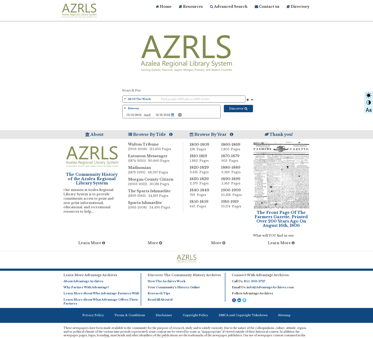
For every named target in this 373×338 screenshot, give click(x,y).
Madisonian (148, 169)
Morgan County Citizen (150, 181)
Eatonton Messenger (148, 158)
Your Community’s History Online (174, 287)
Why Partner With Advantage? (86, 287)
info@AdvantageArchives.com (270, 287)
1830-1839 (199, 181)
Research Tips (159, 293)
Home (165, 6)
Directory (300, 6)
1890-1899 (230, 181)
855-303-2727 (254, 281)
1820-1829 (199, 169)
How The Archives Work (166, 281)
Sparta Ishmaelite (149, 204)
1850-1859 (199, 203)
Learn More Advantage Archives (90, 275)
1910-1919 (231, 203)
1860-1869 (230, 146)
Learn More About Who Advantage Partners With (101, 293)
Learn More (90, 243)
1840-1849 (199, 192)
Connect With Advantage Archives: (260, 275)
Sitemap (284, 315)
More (153, 243)
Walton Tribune (149, 146)
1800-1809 (199, 146)
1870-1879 (230, 158)
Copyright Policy (195, 315)
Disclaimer (164, 315)
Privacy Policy (93, 315)
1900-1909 (231, 192)
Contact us (268, 6)
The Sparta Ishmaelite (149, 193)
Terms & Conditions (129, 315)
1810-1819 (199, 158)
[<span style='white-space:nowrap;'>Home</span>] (87, 10)
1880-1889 (231, 169)
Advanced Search (230, 6)
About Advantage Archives (83, 281)
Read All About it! (160, 299)
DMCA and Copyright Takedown (243, 315)
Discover (237, 109)
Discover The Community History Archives (184, 275)
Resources (192, 6)
